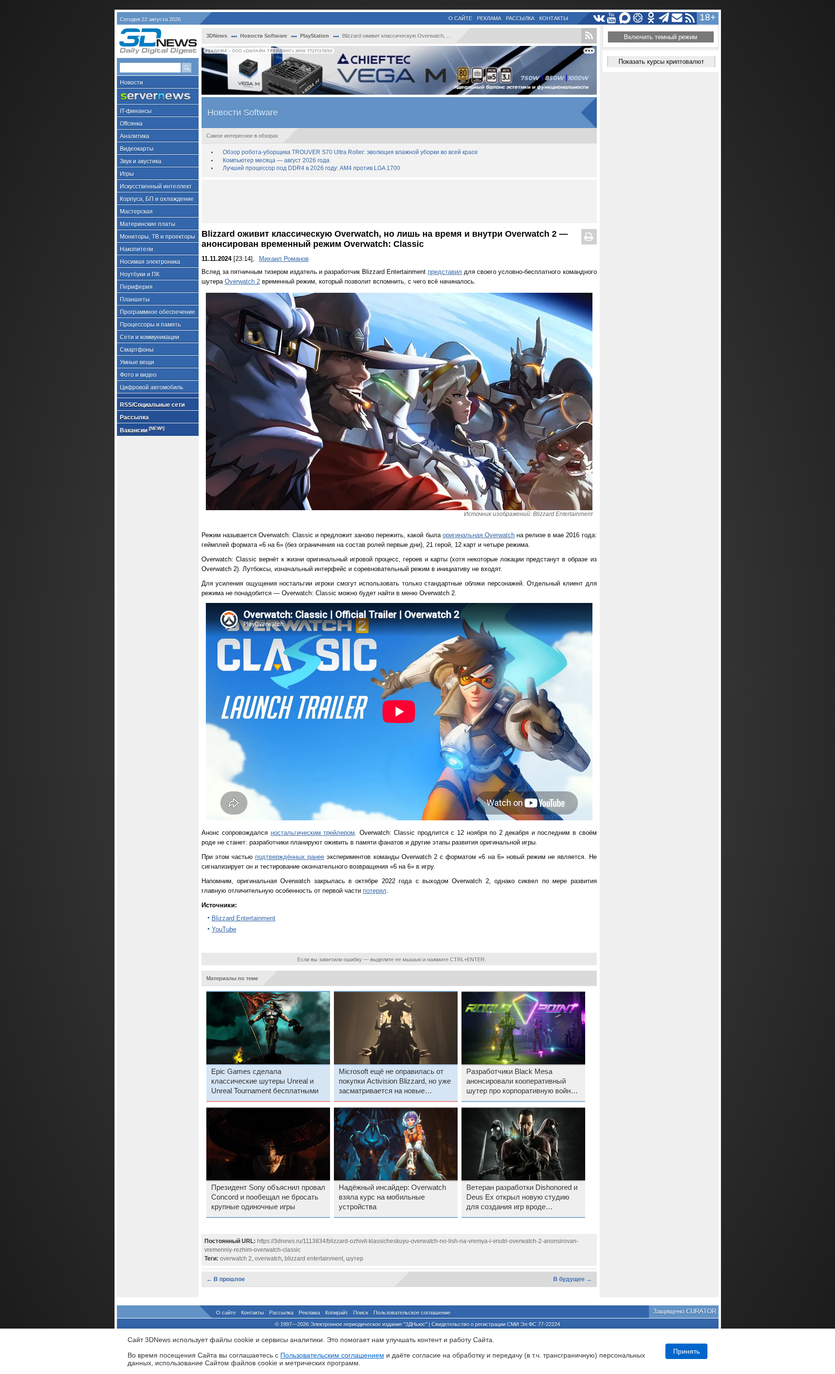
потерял (375, 890)
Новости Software (263, 36)
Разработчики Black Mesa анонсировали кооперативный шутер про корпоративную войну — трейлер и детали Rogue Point (520, 1082)
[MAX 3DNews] (625, 18)
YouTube (224, 929)
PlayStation (314, 36)
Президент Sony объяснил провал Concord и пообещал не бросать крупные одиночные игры (268, 1197)
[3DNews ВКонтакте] (598, 18)
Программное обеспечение (157, 312)
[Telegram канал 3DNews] (664, 18)
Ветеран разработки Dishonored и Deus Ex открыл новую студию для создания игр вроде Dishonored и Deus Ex (521, 1198)
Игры (127, 174)
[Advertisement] (399, 201)
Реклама (489, 18)
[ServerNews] (158, 96)
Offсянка (131, 123)
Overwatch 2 (242, 281)
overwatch (268, 1258)
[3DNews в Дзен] (638, 18)
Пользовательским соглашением (332, 1355)
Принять (686, 1351)
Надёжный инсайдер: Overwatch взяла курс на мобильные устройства (392, 1197)
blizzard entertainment (314, 1258)
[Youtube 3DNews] (612, 18)
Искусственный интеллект (156, 186)
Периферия (136, 287)
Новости (131, 82)
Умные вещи (137, 362)
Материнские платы (147, 224)
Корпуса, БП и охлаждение (157, 199)
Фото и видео (138, 375)
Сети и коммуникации (149, 337)
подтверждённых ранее (289, 856)
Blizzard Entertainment (243, 918)
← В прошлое (225, 1279)
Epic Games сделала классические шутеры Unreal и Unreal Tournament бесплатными (264, 1081)
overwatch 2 (236, 1258)
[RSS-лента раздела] (589, 35)
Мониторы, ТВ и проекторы (157, 236)
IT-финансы (136, 111)
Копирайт (336, 1313)
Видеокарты (137, 148)
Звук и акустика (140, 161)
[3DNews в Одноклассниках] (651, 18)
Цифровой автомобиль (151, 387)
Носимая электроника (150, 261)
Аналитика (134, 136)
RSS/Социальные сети (152, 404)
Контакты (553, 18)
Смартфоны (137, 349)
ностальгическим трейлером (313, 832)
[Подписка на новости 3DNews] (677, 18)
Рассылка (520, 18)
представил (445, 271)
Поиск (360, 1313)
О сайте (460, 18)
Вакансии (142, 430)
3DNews (216, 36)
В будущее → (572, 1279)
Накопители (136, 249)
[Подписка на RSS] (690, 18)
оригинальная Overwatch (479, 535)
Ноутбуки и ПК (139, 274)
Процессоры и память (150, 324)
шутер (354, 1258)
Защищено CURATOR (684, 1311)
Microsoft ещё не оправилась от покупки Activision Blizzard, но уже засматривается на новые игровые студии (395, 1082)
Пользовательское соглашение (412, 1313)
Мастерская (136, 211)
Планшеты (135, 299)
